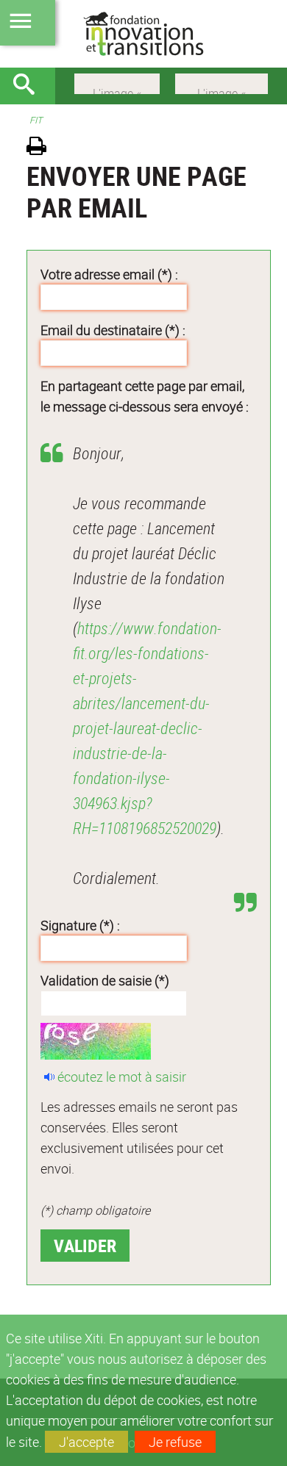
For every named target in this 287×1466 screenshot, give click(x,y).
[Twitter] (117, 82)
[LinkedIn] (221, 82)
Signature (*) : (80, 925)
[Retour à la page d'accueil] (143, 34)
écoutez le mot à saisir (121, 1076)
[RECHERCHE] (29, 86)
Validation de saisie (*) (104, 980)
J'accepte (86, 1442)
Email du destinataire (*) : (112, 330)
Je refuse (175, 1442)
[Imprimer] (41, 148)
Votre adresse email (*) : (109, 274)
